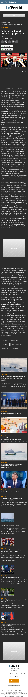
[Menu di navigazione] (2, 2)
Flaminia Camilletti (6, 38)
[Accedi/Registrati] (25, 2)
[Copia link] (16, 41)
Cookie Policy (14, 694)
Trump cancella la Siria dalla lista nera (11, 577)
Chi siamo (4, 674)
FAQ (11, 676)
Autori (17, 674)
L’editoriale (11, 674)
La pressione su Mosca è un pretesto (11, 413)
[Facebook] (9, 686)
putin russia (5, 348)
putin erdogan (14, 340)
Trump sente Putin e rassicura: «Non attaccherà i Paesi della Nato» (11, 499)
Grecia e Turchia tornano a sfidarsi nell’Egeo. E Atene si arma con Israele (13, 378)
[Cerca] (6, 2)
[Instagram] (15, 686)
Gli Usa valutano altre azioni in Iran (11, 492)
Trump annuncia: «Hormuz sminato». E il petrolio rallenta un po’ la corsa (12, 550)
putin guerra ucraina (17, 344)
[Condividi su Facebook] (2, 41)
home (2, 22)
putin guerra (5, 344)
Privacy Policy (8, 694)
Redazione (24, 674)
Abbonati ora (14, 681)
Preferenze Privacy (21, 694)
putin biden (5, 340)
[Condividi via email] (13, 41)
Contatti (16, 676)
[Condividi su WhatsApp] (9, 41)
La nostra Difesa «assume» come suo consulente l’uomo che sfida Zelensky (11, 438)
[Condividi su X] (5, 41)
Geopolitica (8, 22)
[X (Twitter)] (12, 686)
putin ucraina (14, 348)
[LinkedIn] (18, 686)
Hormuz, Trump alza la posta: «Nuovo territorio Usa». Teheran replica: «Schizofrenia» (11, 465)
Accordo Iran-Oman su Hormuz (10, 525)
